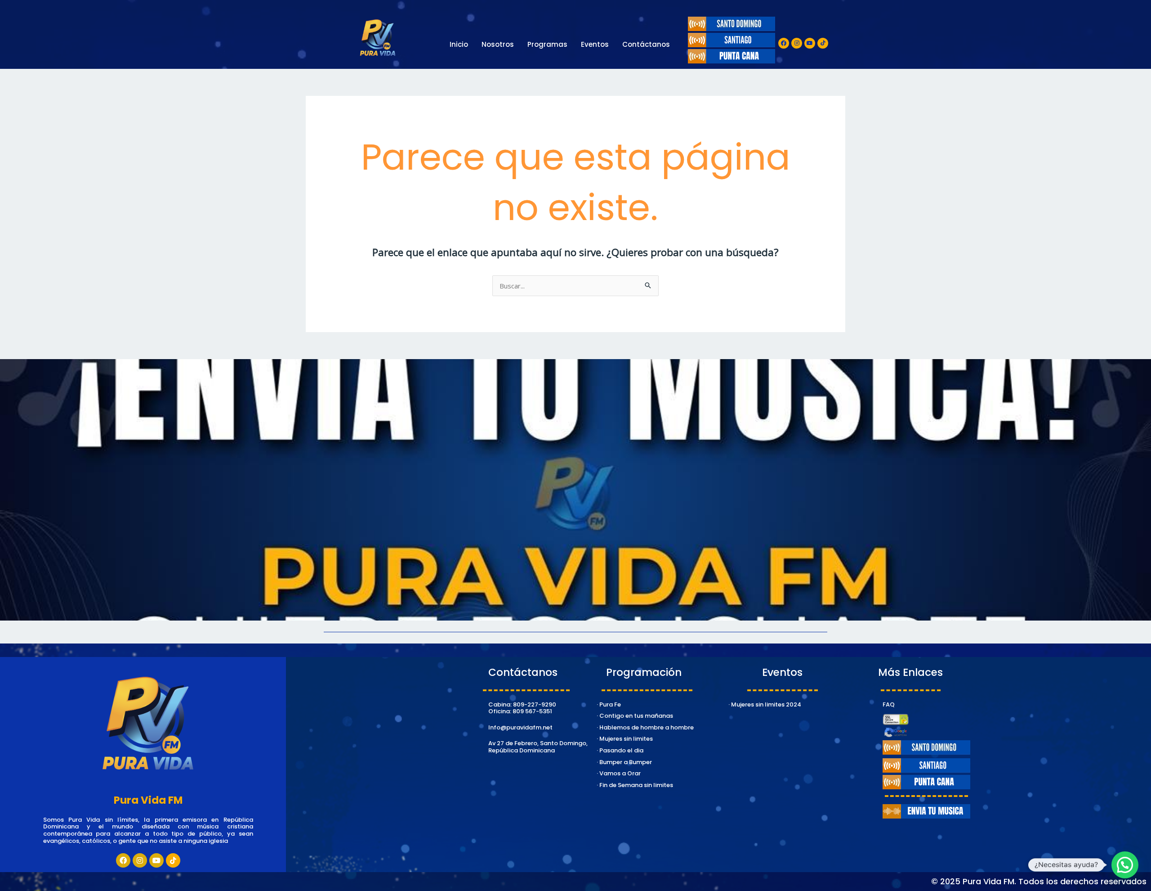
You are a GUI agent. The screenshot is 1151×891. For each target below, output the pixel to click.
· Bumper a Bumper (624, 762)
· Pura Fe (609, 704)
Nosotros (498, 44)
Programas (547, 44)
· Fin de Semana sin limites (635, 785)
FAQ (889, 704)
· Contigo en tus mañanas (635, 715)
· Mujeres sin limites (625, 738)
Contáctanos (646, 44)
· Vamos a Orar (619, 773)
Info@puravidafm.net (520, 727)
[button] (1124, 864)
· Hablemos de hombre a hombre (645, 727)
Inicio (459, 44)
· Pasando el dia (620, 750)
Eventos (595, 44)
